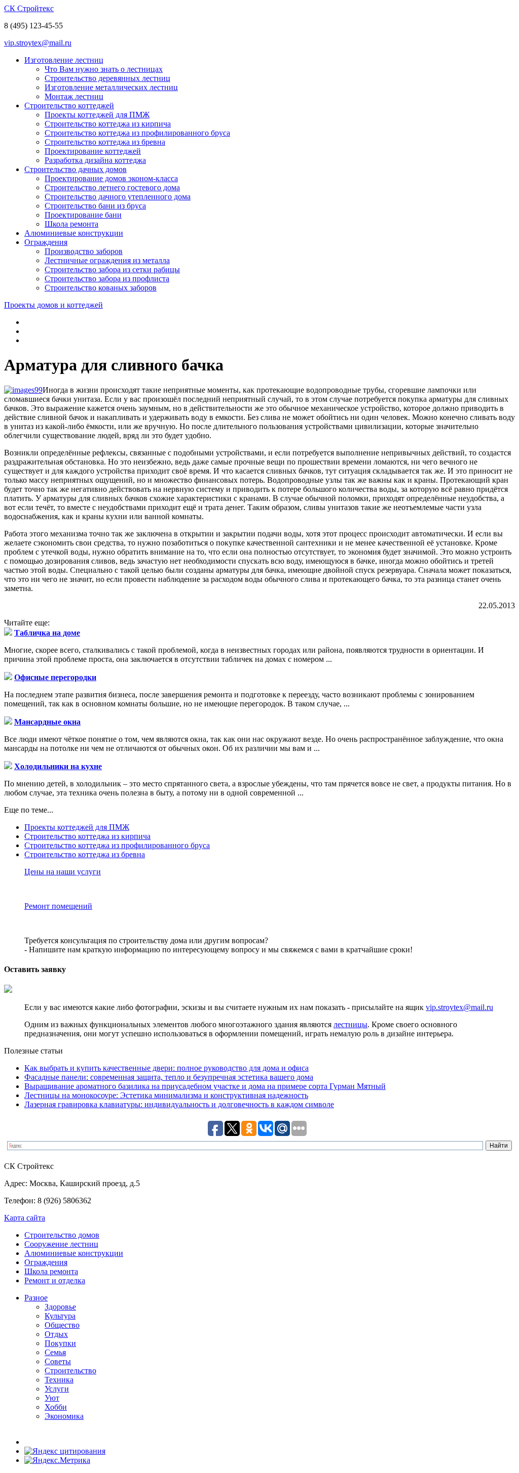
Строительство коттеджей (69, 105)
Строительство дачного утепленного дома (118, 196)
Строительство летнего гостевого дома (112, 187)
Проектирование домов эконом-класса (111, 178)
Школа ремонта (71, 224)
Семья (55, 1352)
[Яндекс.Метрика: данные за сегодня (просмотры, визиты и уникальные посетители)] (57, 1460)
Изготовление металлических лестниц (111, 87)
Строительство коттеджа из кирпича (108, 123)
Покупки (60, 1343)
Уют (52, 1398)
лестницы (350, 1024)
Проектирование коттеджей (93, 151)
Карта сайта (24, 1217)
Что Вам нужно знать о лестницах (104, 69)
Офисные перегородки (55, 677)
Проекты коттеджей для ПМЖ (97, 114)
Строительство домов (61, 1235)
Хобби (56, 1407)
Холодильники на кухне (58, 766)
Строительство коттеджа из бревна (105, 142)
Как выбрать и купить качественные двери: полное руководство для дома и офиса (166, 1068)
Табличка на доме (47, 632)
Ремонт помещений (58, 906)
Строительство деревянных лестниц (107, 78)
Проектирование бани (83, 215)
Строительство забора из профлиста (107, 278)
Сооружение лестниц (61, 1244)
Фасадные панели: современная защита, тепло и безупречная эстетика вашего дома (168, 1077)
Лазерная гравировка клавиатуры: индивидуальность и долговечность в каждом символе (179, 1104)
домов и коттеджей (53, 305)
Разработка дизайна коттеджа (95, 160)
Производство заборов (84, 251)
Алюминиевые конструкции (73, 233)
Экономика (64, 1416)
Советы (58, 1361)
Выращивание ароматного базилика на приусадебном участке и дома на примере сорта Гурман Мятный (205, 1086)
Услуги (57, 1388)
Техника (59, 1379)
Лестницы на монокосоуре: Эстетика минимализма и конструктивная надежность (166, 1095)
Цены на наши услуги (62, 871)
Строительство (70, 1370)
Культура (60, 1316)
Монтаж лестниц (74, 96)
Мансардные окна (47, 722)
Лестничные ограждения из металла (107, 260)
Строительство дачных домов (75, 169)
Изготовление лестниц (63, 60)
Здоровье (60, 1306)
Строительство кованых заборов (101, 287)
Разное (36, 1297)
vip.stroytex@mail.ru (37, 42)
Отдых (56, 1334)
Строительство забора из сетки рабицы (112, 269)
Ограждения (45, 242)
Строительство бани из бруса (95, 205)
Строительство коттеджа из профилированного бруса (137, 133)
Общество (62, 1325)
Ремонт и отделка (54, 1280)
